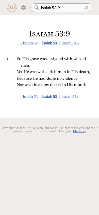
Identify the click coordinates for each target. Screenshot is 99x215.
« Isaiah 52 (29, 43)
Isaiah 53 (49, 43)
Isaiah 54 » (70, 43)
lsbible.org (79, 131)
